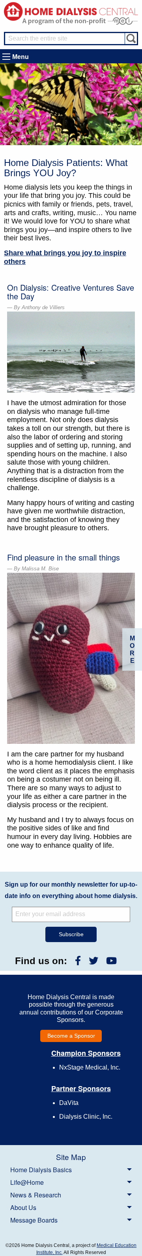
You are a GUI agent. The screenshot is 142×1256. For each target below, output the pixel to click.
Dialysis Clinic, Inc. (85, 1116)
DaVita (68, 1102)
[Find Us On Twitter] (93, 960)
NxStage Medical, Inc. (89, 1067)
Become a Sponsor (71, 1036)
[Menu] (6, 56)
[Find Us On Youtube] (111, 960)
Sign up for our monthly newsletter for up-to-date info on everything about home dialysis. (71, 890)
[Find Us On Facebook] (78, 960)
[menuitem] (71, 1169)
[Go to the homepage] (71, 10)
